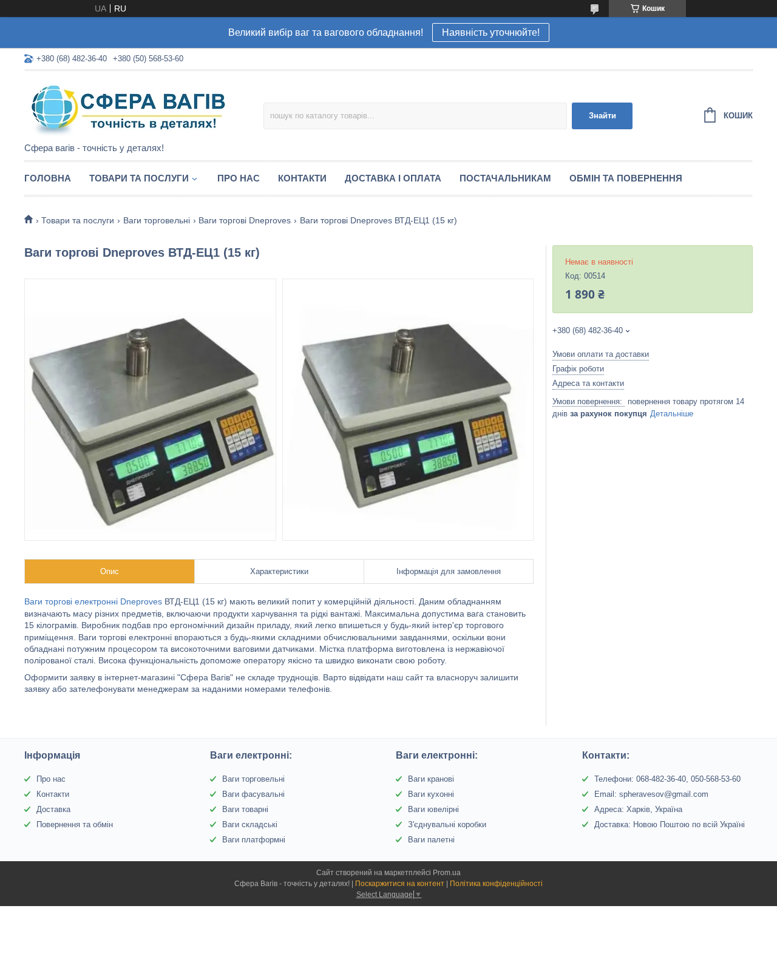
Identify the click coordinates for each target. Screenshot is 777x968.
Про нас (238, 178)
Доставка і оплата (393, 178)
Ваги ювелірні (433, 809)
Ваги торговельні (156, 220)
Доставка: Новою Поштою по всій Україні (669, 824)
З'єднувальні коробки (447, 824)
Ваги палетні (431, 839)
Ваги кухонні (431, 794)
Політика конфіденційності (496, 883)
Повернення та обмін (74, 824)
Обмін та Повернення (625, 178)
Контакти (302, 178)
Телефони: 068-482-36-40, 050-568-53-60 (667, 779)
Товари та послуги (139, 178)
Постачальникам (505, 178)
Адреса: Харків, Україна (638, 809)
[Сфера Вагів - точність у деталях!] (130, 107)
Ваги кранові (431, 779)
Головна (47, 178)
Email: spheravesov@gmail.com (651, 794)
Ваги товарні (245, 809)
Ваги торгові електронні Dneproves (93, 601)
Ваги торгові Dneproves (244, 220)
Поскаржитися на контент (399, 883)
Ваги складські (249, 824)
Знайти (602, 115)
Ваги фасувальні (253, 794)
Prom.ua (447, 872)
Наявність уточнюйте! (491, 32)
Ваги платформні (253, 839)
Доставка (53, 809)
